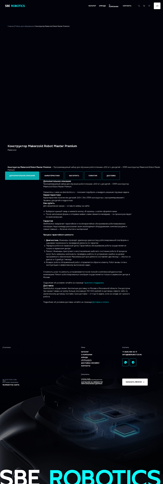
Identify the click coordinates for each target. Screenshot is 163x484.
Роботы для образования (24, 26)
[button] (157, 6)
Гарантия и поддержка (94, 283)
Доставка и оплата (100, 302)
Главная (11, 26)
